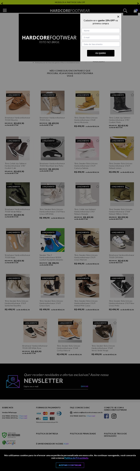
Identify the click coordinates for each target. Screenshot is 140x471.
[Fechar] (118, 17)
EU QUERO (101, 53)
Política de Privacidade (76, 458)
